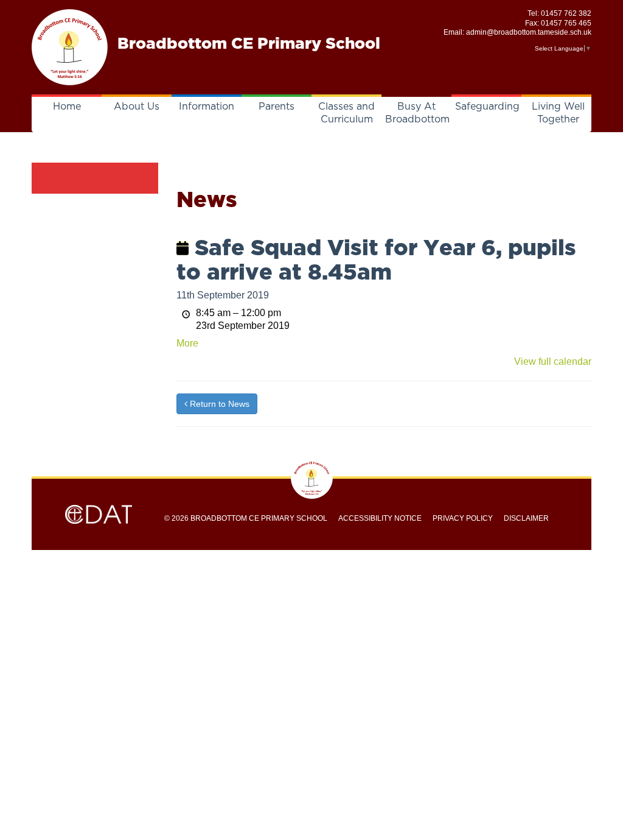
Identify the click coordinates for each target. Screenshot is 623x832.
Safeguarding (487, 106)
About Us (136, 106)
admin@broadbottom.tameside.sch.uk (528, 32)
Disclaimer (526, 518)
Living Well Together (558, 113)
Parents (276, 106)
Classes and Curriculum (346, 113)
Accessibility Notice (380, 518)
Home (67, 106)
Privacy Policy (463, 518)
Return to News (218, 404)
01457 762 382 (566, 13)
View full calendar (552, 361)
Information (206, 106)
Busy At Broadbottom (417, 113)
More (187, 343)
